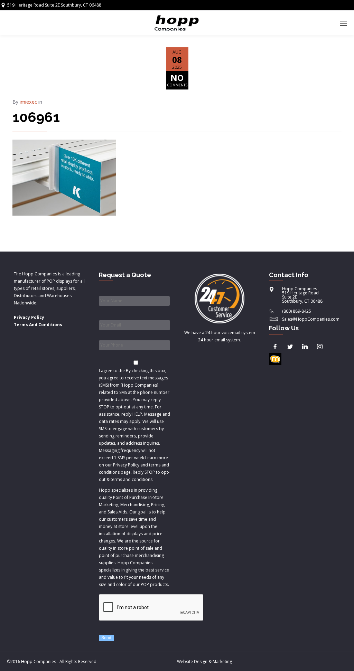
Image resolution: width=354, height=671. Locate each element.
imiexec (28, 101)
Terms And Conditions (38, 325)
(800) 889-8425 (296, 311)
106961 (36, 117)
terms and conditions (131, 479)
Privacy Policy (29, 317)
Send (106, 637)
